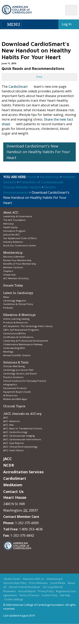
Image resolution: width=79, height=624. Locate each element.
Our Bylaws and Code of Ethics (20, 238)
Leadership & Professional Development (25, 340)
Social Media (57, 583)
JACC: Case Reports (13, 442)
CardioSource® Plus (14, 333)
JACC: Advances (11, 421)
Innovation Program (14, 230)
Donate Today (13, 285)
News (6, 296)
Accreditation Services (23, 471)
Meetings (8, 351)
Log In (67, 24)
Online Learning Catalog (16, 318)
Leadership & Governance (17, 216)
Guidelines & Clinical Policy (18, 304)
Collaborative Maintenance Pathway (23, 344)
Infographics (10, 384)
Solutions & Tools (16, 362)
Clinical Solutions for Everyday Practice (24, 380)
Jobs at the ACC (11, 234)
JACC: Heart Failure (13, 450)
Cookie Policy (50, 595)
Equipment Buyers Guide (17, 391)
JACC (5, 417)
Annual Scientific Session (17, 355)
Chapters (8, 270)
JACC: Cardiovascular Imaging (19, 435)
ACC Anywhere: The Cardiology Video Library (28, 326)
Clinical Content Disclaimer (25, 587)
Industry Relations (13, 241)
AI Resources (10, 395)
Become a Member (14, 256)
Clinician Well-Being (14, 366)
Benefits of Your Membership (19, 263)
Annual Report (27, 591)
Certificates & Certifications (18, 337)
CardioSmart (18, 86)
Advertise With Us (33, 579)
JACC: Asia (8, 424)
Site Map (65, 595)
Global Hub (9, 274)
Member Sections (13, 267)
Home (31, 177)
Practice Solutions (13, 377)
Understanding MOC (14, 347)
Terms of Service (29, 595)
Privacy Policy (46, 591)
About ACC (10, 212)
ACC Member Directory (16, 278)
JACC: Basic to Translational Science (22, 428)
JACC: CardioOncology (15, 432)
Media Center (12, 579)
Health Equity (10, 227)
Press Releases (38, 583)
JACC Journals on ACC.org (22, 414)
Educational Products (15, 388)
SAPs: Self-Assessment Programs (21, 329)
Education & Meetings (19, 315)
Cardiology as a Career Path (18, 369)
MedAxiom (12, 484)
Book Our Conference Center (19, 245)
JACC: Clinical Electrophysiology (20, 446)
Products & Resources (15, 322)
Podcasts (8, 307)
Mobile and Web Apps (15, 399)
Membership (49, 177)
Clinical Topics (14, 406)
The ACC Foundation (14, 219)
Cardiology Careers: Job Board (20, 373)
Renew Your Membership (17, 260)
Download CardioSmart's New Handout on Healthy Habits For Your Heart (38, 152)
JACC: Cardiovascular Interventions (22, 439)
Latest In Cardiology (18, 293)
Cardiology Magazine (14, 300)
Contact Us (13, 491)
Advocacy (8, 223)
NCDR (8, 465)
